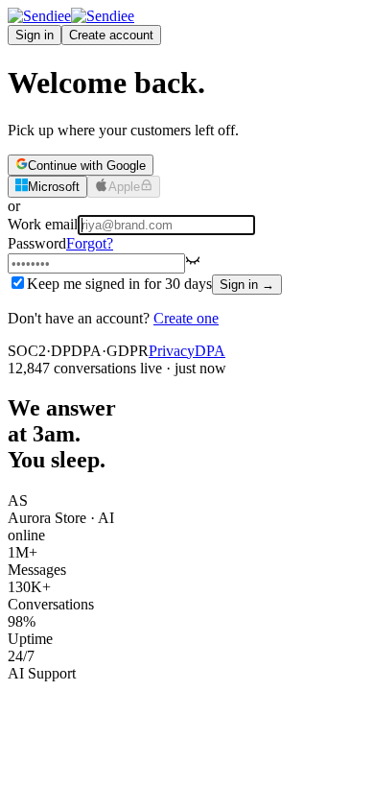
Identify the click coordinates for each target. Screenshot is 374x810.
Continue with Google (87, 165)
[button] (192, 262)
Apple (124, 187)
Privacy (172, 351)
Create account (111, 35)
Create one (186, 318)
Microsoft (54, 187)
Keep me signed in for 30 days (119, 283)
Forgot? (89, 243)
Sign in (34, 35)
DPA (210, 351)
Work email (43, 224)
